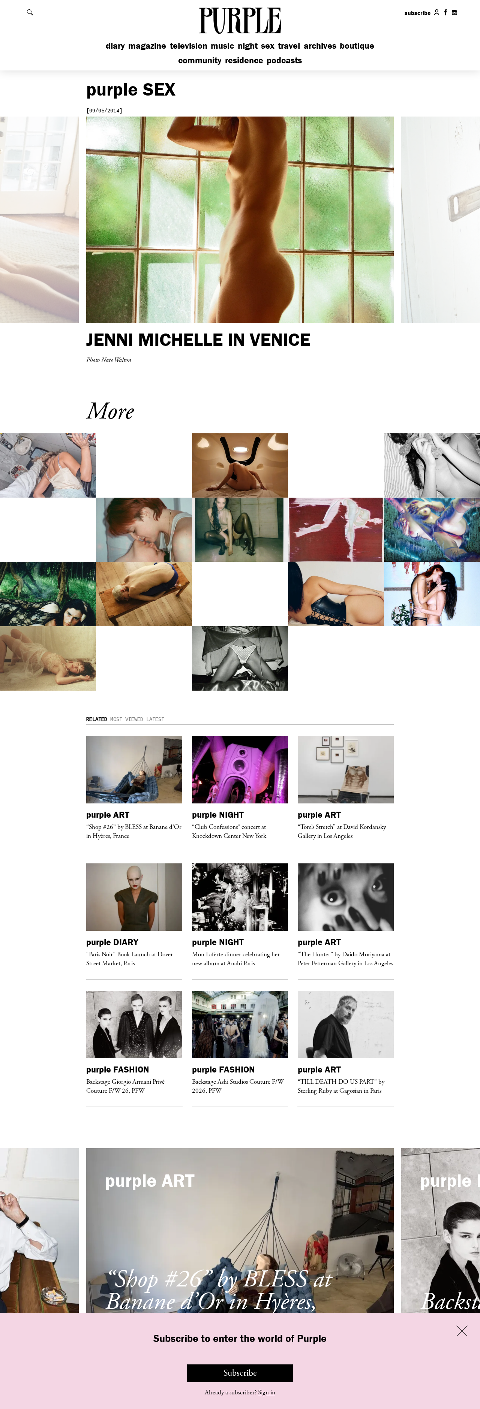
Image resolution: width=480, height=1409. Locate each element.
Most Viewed (126, 719)
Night (248, 45)
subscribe (418, 13)
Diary (115, 45)
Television (188, 45)
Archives (320, 45)
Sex (267, 45)
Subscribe (240, 1373)
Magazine (147, 45)
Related (96, 719)
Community (200, 60)
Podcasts (284, 60)
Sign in (266, 1392)
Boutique (357, 45)
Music (222, 45)
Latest (155, 719)
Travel (289, 45)
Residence (244, 60)
